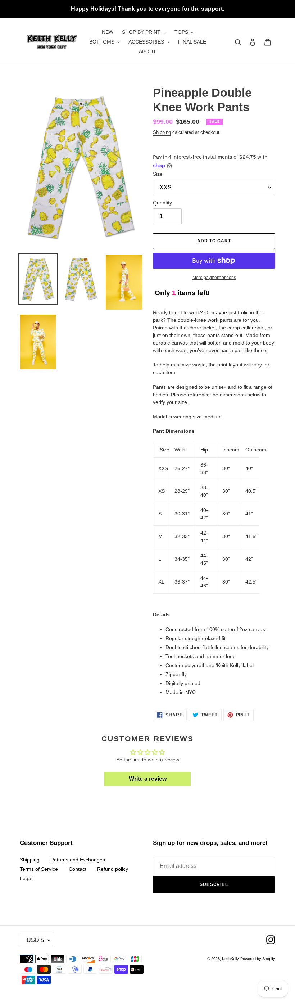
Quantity (162, 203)
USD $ (35, 940)
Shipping (162, 132)
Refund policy (112, 869)
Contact (77, 869)
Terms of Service (39, 869)
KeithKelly (230, 958)
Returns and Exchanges (77, 860)
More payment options (214, 277)
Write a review (148, 779)
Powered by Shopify (257, 958)
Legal (26, 878)
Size (158, 174)
